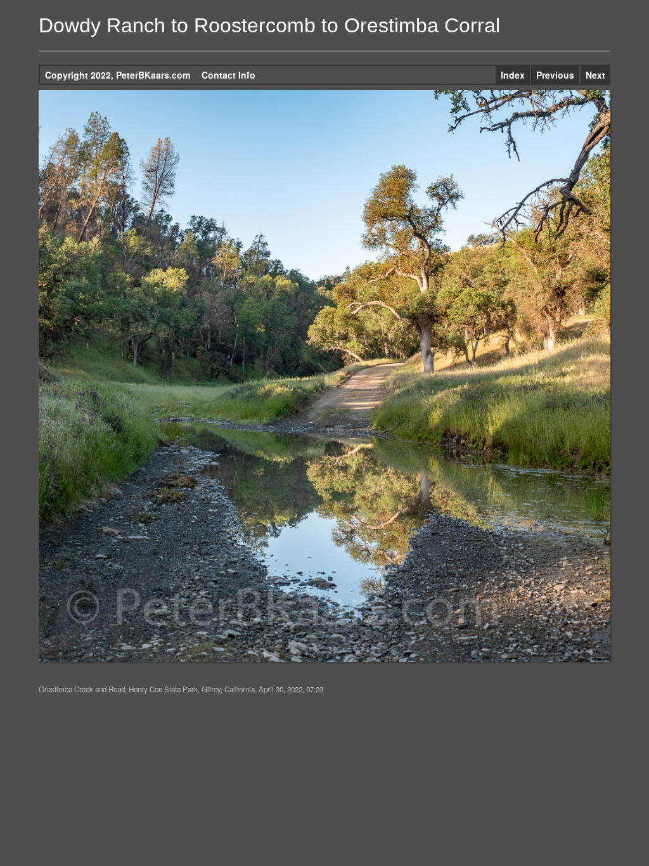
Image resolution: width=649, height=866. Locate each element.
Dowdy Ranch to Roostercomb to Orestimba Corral (269, 25)
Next (595, 74)
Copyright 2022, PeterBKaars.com (117, 74)
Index (513, 74)
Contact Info (228, 74)
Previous (555, 74)
